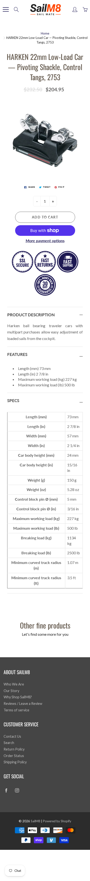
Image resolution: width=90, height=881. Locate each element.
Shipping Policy (15, 762)
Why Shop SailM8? (18, 697)
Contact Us (12, 736)
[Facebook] (6, 790)
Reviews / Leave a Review (23, 703)
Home (45, 33)
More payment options (45, 240)
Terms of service (16, 710)
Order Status (14, 756)
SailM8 (35, 821)
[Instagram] (17, 790)
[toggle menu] (5, 9)
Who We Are (14, 684)
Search (9, 743)
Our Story (11, 691)
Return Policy (14, 749)
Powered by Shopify (57, 821)
